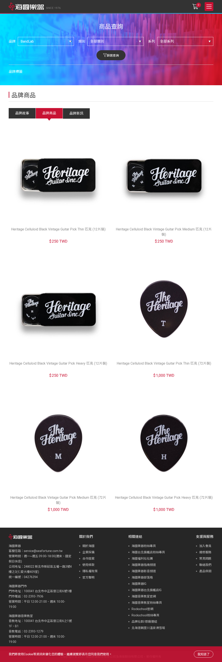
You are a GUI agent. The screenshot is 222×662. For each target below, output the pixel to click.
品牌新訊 (76, 113)
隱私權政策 (90, 571)
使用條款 (88, 565)
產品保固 (205, 571)
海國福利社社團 (142, 558)
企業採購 (88, 552)
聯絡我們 (205, 565)
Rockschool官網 (142, 609)
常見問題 (205, 558)
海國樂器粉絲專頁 (144, 546)
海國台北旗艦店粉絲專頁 (148, 552)
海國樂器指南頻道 (144, 565)
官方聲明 (88, 577)
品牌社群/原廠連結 (144, 621)
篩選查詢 (113, 55)
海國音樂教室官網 (144, 596)
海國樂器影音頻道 (144, 571)
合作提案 (88, 558)
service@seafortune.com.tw (43, 551)
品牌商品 (49, 113)
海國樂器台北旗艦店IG (147, 590)
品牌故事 (22, 113)
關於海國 (88, 546)
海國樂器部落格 (142, 577)
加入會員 (205, 546)
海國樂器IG (139, 583)
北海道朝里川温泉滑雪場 (148, 628)
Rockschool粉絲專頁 (145, 615)
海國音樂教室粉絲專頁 (147, 602)
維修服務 (205, 552)
